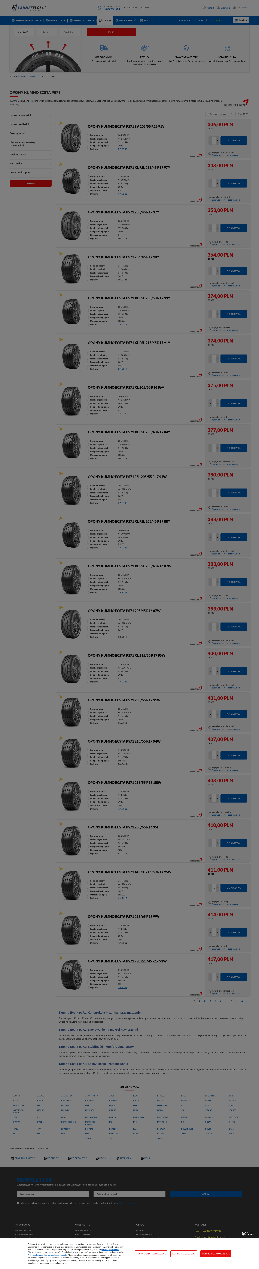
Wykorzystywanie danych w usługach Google (47, 1255)
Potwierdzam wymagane (151, 1253)
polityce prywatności (110, 1249)
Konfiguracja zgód (183, 1253)
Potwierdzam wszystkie (216, 1253)
